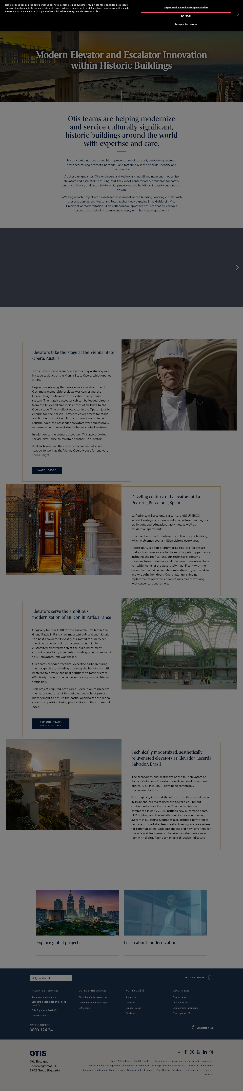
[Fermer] (237, 15)
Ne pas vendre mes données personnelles (186, 7)
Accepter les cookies (186, 24)
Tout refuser (186, 15)
